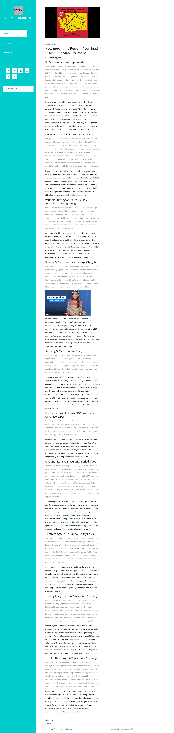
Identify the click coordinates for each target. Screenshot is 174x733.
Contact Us (7, 52)
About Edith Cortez (11, 89)
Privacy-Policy (59, 729)
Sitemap (50, 729)
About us (68, 729)
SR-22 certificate (83, 548)
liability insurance (80, 329)
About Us (7, 43)
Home (5, 33)
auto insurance (77, 519)
